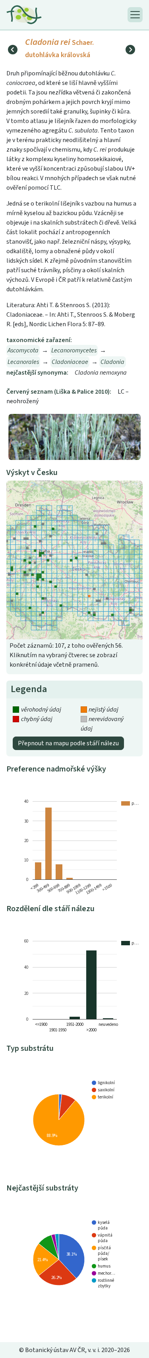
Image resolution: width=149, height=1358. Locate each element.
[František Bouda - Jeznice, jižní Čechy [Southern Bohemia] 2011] (74, 436)
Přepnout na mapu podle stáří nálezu (68, 743)
